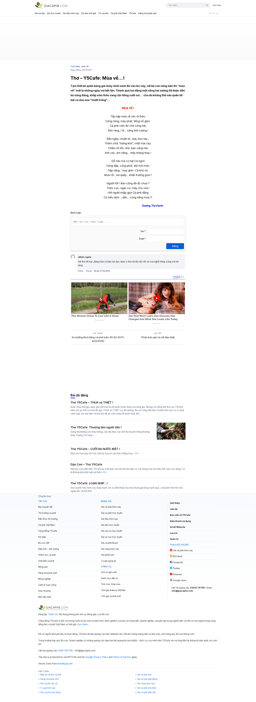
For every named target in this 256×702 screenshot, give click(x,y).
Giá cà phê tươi (144, 674)
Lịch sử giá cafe (109, 572)
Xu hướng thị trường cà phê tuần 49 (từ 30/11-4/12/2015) (98, 339)
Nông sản (43, 567)
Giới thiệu (217, 5)
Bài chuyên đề (45, 507)
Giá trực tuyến (54, 13)
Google (89, 657)
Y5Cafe (132, 13)
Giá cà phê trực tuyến (111, 513)
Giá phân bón (107, 555)
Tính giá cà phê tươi (111, 596)
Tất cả (211, 13)
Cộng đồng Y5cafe (47, 531)
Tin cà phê (103, 13)
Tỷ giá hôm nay (47, 688)
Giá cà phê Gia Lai (48, 683)
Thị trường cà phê (47, 513)
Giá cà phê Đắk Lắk (146, 692)
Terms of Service (122, 657)
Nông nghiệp (44, 579)
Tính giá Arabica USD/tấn (113, 590)
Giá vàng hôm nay (110, 549)
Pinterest (177, 574)
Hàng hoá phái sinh (147, 13)
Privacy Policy (100, 657)
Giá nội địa (40, 13)
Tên (143, 231)
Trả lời (89, 271)
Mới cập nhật (44, 597)
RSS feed (177, 556)
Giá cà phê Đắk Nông (147, 679)
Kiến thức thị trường (48, 519)
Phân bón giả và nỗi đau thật (158, 337)
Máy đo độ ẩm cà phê (50, 674)
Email (142, 239)
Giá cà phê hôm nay (111, 507)
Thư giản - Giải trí (80, 66)
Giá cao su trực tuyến (111, 531)
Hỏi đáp (42, 537)
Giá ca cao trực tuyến (111, 537)
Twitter (176, 568)
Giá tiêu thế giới (88, 13)
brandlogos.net (65, 663)
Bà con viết (43, 543)
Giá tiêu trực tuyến (110, 525)
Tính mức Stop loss (110, 584)
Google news (179, 580)
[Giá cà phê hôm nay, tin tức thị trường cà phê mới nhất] (51, 5)
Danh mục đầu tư (109, 578)
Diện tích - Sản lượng (48, 549)
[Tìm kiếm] (205, 5)
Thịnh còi (52, 614)
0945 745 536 (65, 650)
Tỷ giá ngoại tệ (108, 561)
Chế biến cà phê (46, 561)
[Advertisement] (128, 39)
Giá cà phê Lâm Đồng (50, 692)
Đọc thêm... (83, 624)
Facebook (178, 562)
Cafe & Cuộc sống (47, 585)
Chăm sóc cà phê (47, 555)
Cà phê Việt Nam (119, 13)
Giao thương (44, 591)
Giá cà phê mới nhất (146, 688)
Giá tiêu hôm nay (71, 13)
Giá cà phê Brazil (109, 543)
